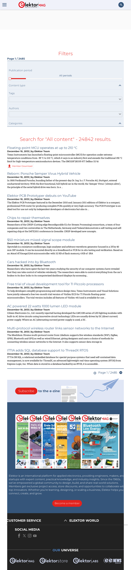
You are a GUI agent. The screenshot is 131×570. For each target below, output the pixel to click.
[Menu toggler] (4, 5)
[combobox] (65, 99)
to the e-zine (39, 391)
